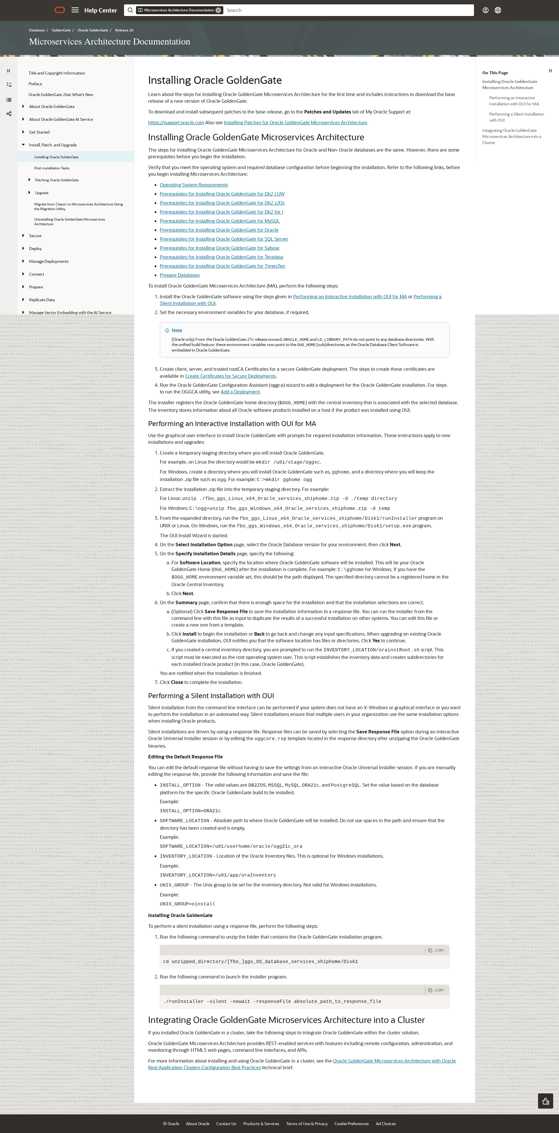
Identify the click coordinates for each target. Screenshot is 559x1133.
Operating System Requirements (194, 185)
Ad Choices (386, 1123)
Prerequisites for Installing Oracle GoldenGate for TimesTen (222, 266)
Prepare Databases (180, 275)
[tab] (292, 950)
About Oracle (197, 1123)
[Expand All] (9, 84)
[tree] (75, 256)
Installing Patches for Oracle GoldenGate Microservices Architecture (295, 122)
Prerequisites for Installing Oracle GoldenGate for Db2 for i (221, 212)
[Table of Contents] (8, 70)
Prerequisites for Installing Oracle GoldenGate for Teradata (221, 257)
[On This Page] (550, 70)
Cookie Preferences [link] (352, 1123)
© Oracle (171, 1123)
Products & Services (261, 1123)
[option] (517, 84)
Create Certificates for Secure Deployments (230, 376)
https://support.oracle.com (176, 122)
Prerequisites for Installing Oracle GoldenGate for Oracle (219, 230)
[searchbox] (348, 10)
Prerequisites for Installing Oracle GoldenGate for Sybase (220, 248)
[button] (75, 9)
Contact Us (226, 1123)
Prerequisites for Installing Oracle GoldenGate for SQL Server (224, 239)
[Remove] (218, 10)
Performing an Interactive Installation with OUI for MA (350, 296)
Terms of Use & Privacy (307, 1123)
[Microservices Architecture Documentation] (8, 100)
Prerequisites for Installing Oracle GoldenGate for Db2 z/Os (222, 203)
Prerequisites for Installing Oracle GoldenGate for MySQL (220, 221)
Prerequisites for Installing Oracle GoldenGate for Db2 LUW (222, 194)
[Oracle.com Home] (60, 10)
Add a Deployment (240, 392)
